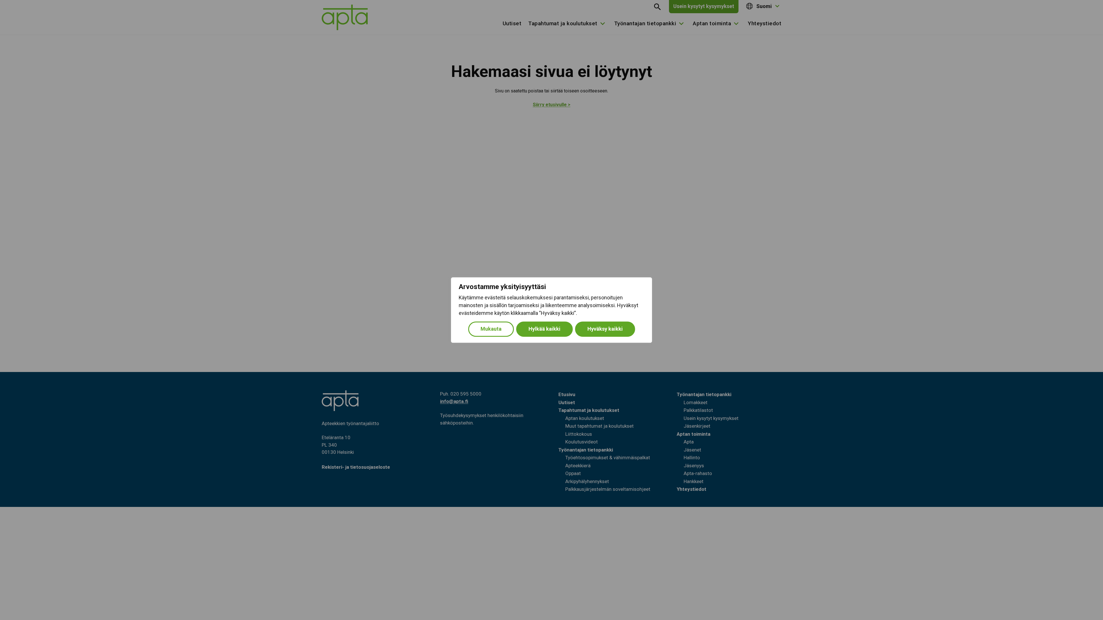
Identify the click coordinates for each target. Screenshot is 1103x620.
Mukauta (491, 329)
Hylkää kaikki (544, 329)
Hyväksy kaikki (605, 329)
